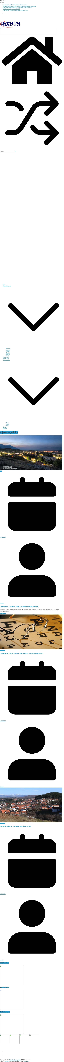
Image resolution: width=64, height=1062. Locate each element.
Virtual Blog (6, 358)
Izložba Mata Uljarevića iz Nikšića (11, 9)
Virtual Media (6, 360)
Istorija (8, 353)
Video (7, 422)
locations (2, 1049)
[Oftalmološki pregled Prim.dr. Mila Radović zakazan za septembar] (31, 649)
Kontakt (5, 428)
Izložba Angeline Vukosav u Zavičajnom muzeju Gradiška (17, 7)
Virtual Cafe (6, 357)
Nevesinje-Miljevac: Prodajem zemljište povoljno (15, 826)
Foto (7, 425)
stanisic (2, 603)
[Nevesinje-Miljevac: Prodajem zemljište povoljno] (31, 822)
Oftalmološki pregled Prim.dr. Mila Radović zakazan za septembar (19, 6)
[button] (33, 347)
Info (4, 284)
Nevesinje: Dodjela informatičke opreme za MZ (19, 606)
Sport (7, 355)
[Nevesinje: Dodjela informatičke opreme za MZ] (31, 469)
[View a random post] (32, 150)
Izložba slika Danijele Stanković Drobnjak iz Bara (15, 10)
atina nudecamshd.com (5, 1046)
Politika (8, 354)
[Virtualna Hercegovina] (32, 85)
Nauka (8, 351)
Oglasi (4, 427)
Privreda (8, 348)
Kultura (8, 350)
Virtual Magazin (7, 286)
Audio (7, 424)
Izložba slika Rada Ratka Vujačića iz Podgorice (14, 4)
